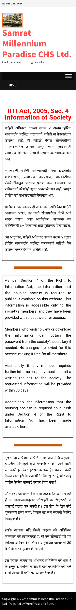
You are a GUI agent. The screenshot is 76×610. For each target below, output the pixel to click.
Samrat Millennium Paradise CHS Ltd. (37, 43)
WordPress (32, 604)
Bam (50, 604)
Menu (13, 85)
